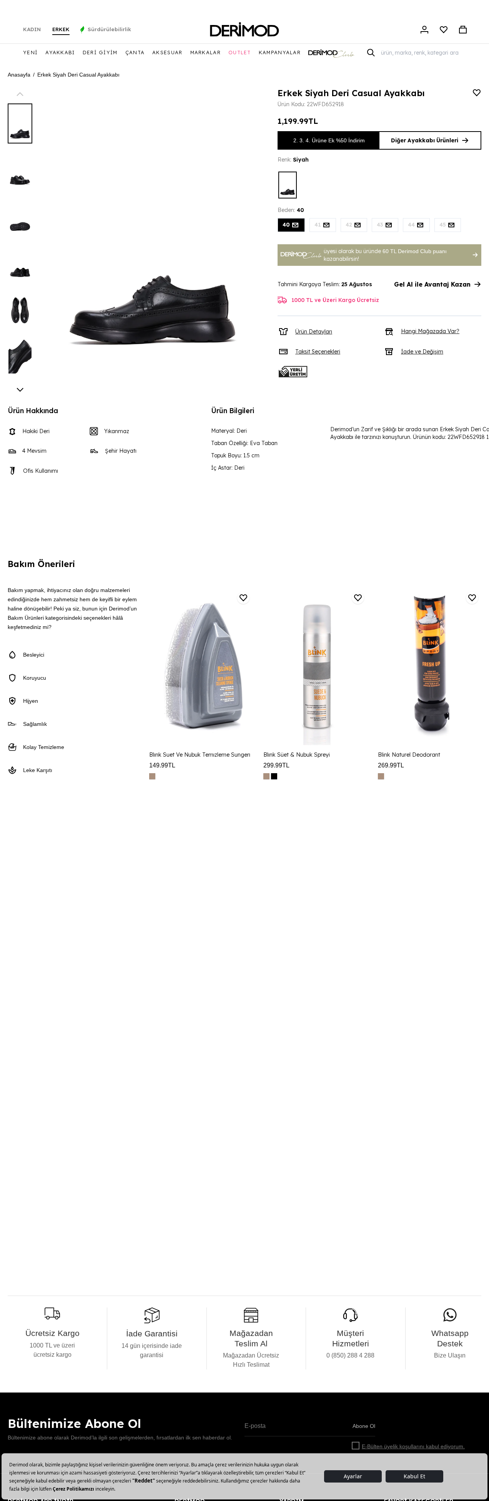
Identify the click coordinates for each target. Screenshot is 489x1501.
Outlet (239, 52)
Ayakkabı (60, 52)
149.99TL (162, 765)
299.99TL (276, 765)
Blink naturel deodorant (409, 754)
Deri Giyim (100, 52)
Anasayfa (19, 75)
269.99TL (391, 765)
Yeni (30, 52)
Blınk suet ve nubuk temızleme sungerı (199, 754)
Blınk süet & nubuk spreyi (296, 754)
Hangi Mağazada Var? (430, 331)
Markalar (205, 52)
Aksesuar (167, 52)
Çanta (135, 52)
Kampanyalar (280, 52)
